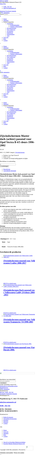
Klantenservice (4, 387)
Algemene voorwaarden (6, 452)
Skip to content (4, 0)
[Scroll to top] (0, 454)
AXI (8, 36)
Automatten (10, 23)
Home (5, 19)
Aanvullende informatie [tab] (9, 170)
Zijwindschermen (11, 28)
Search (2, 14)
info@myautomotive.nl (8, 402)
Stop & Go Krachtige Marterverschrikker (14, 442)
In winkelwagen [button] (11, 283)
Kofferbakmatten (14, 25)
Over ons (5, 37)
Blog (4, 39)
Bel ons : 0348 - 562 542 (6, 392)
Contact (5, 40)
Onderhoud (10, 33)
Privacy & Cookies (19, 452)
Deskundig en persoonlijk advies (9, 386)
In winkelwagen (4, 166)
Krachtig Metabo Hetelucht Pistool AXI (14, 443)
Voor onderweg (11, 29)
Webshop (5, 20)
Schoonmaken (10, 34)
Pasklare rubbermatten (16, 26)
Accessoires (10, 31)
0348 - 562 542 (5, 406)
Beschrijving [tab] (6, 169)
